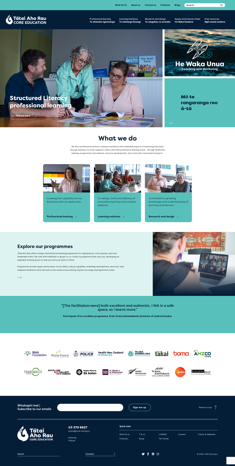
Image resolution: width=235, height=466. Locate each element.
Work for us (124, 434)
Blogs (141, 438)
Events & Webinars (206, 434)
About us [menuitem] (135, 5)
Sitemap (72, 437)
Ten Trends (164, 438)
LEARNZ (163, 434)
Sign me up (139, 407)
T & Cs (142, 434)
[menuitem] (26, 19)
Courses (182, 434)
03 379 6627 (77, 427)
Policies (71, 440)
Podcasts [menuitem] (165, 5)
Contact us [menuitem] (150, 5)
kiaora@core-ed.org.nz (79, 431)
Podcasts (123, 438)
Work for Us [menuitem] (121, 5)
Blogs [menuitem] (177, 5)
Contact (89, 454)
